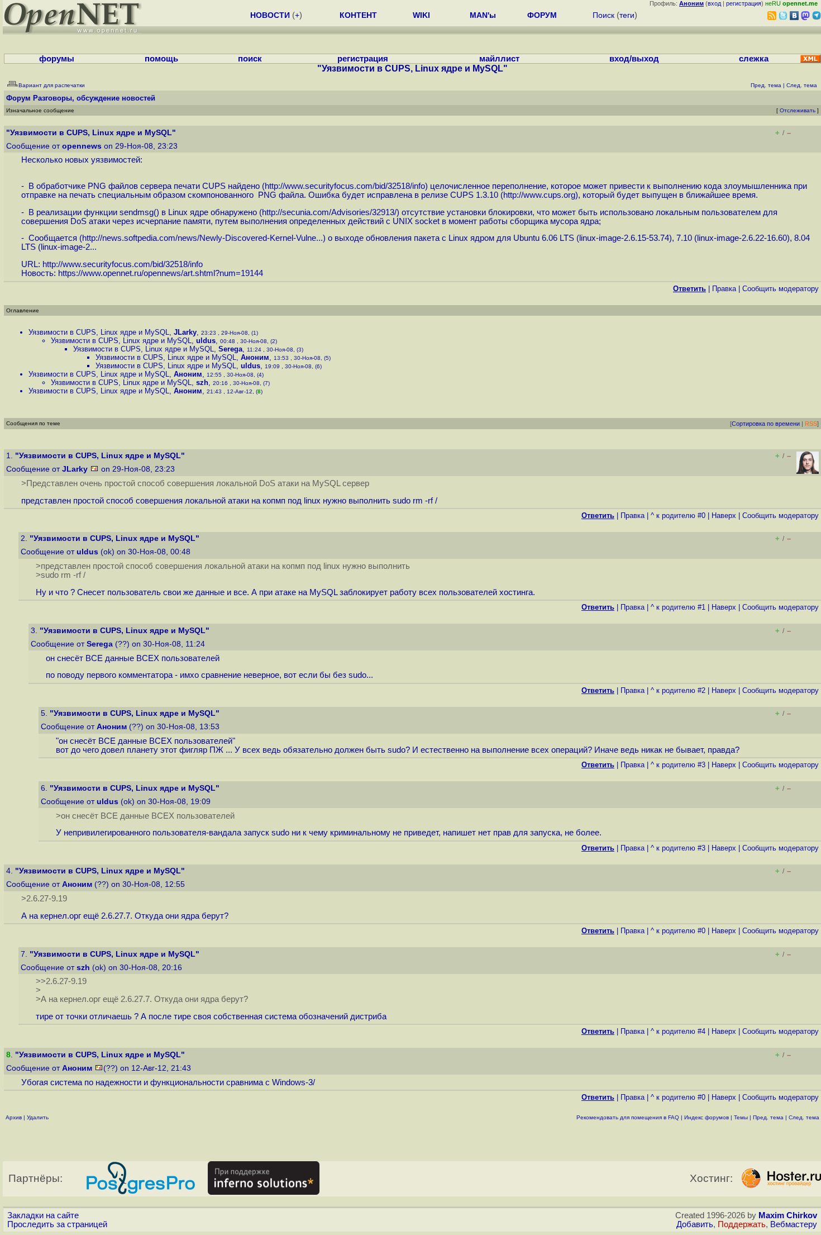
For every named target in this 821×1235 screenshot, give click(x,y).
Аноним (255, 357)
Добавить (694, 1224)
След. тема (804, 1117)
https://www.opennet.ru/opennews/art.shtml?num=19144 (160, 273)
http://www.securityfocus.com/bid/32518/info (345, 186)
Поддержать (742, 1224)
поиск (250, 58)
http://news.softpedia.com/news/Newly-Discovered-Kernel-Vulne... (202, 238)
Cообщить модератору (780, 288)
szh (202, 382)
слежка (754, 58)
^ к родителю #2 (678, 690)
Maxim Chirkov (787, 1215)
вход (714, 3)
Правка (724, 288)
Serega (230, 349)
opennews (82, 146)
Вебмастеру (793, 1224)
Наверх (724, 515)
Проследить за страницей (57, 1224)
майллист (499, 58)
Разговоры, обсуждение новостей (94, 98)
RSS (811, 423)
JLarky (185, 332)
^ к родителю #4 (678, 1031)
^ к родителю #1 (678, 607)
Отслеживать (797, 110)
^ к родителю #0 (678, 515)
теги (626, 15)
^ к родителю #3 (678, 765)
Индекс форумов (706, 1117)
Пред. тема (768, 1117)
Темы (741, 1117)
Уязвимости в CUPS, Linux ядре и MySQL (98, 332)
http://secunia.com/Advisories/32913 (328, 212)
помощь (161, 58)
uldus (206, 340)
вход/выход (634, 58)
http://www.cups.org (539, 195)
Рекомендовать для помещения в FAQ (627, 1117)
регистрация (743, 3)
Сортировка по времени (766, 423)
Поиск (603, 15)
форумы (56, 58)
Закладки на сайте (43, 1215)
